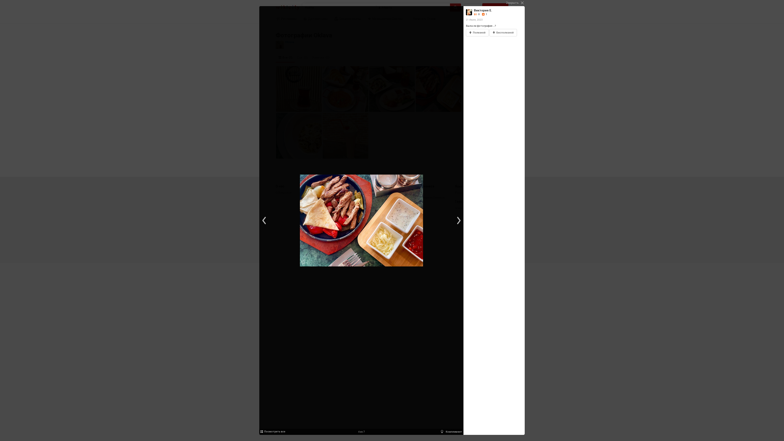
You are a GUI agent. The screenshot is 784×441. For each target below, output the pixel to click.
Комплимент (453, 431)
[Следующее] (458, 220)
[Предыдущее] (264, 220)
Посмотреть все (274, 431)
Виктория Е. (483, 10)
